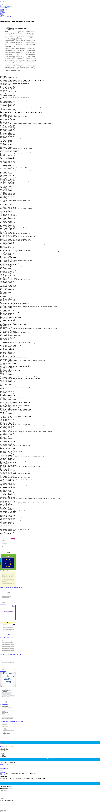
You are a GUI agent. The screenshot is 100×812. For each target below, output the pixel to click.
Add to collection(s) (3, 16)
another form (9, 788)
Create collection (3, 756)
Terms (4, 774)
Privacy (1, 774)
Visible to (2, 753)
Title (1, 747)
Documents (2, 768)
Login (1, 5)
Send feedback (3, 780)
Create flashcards (9, 6)
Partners (4, 772)
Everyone (3, 754)
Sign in (1, 746)
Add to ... (2, 15)
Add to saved (9, 16)
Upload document (3, 6)
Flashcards (2, 9)
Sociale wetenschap (5, 18)
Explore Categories (3, 1)
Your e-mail (2, 798)
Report (1, 772)
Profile (1, 14)
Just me (3, 755)
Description (4, 749)
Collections (6, 9)
